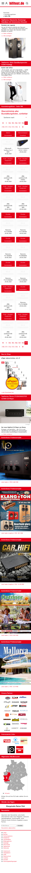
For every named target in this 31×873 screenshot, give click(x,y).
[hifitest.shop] (19, 753)
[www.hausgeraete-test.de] (15, 744)
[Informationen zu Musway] (7, 719)
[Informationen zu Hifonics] (23, 711)
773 (13, 127)
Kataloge (6, 843)
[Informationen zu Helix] (15, 711)
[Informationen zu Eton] (14, 706)
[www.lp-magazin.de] (11, 753)
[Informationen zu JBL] (7, 715)
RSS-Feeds (6, 844)
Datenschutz (7, 856)
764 (9, 123)
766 (16, 123)
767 (19, 123)
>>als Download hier (7, 392)
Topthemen (6, 846)
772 (9, 127)
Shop (4, 832)
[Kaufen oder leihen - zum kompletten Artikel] (15, 92)
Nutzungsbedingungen (10, 861)
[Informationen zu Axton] (22, 697)
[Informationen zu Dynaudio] (15, 702)
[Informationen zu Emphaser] (23, 702)
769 (26, 123)
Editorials (6, 848)
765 (13, 123)
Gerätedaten (7, 839)
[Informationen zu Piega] (23, 720)
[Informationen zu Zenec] (23, 728)
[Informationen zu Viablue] (7, 729)
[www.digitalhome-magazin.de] (7, 744)
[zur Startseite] (16, 3)
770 (3, 127)
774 (16, 127)
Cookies (5, 858)
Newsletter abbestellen (8, 828)
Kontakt (5, 859)
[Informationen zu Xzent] (15, 728)
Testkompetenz (7, 836)
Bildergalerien (7, 841)
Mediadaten (6, 853)
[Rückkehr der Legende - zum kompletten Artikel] (15, 49)
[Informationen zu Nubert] (15, 720)
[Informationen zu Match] (13, 714)
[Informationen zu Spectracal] (15, 724)
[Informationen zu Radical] (7, 724)
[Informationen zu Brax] (7, 702)
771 (6, 127)
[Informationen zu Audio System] (15, 698)
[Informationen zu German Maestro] (22, 706)
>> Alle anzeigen (6, 36)
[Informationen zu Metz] (22, 715)
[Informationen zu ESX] (7, 707)
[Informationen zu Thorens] (23, 724)
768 (23, 123)
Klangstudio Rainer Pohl (15, 806)
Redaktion (6, 838)
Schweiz (7, 793)
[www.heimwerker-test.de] (23, 744)
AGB (4, 854)
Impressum (6, 851)
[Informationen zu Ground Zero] (7, 711)
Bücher (5, 834)
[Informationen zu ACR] (7, 698)
